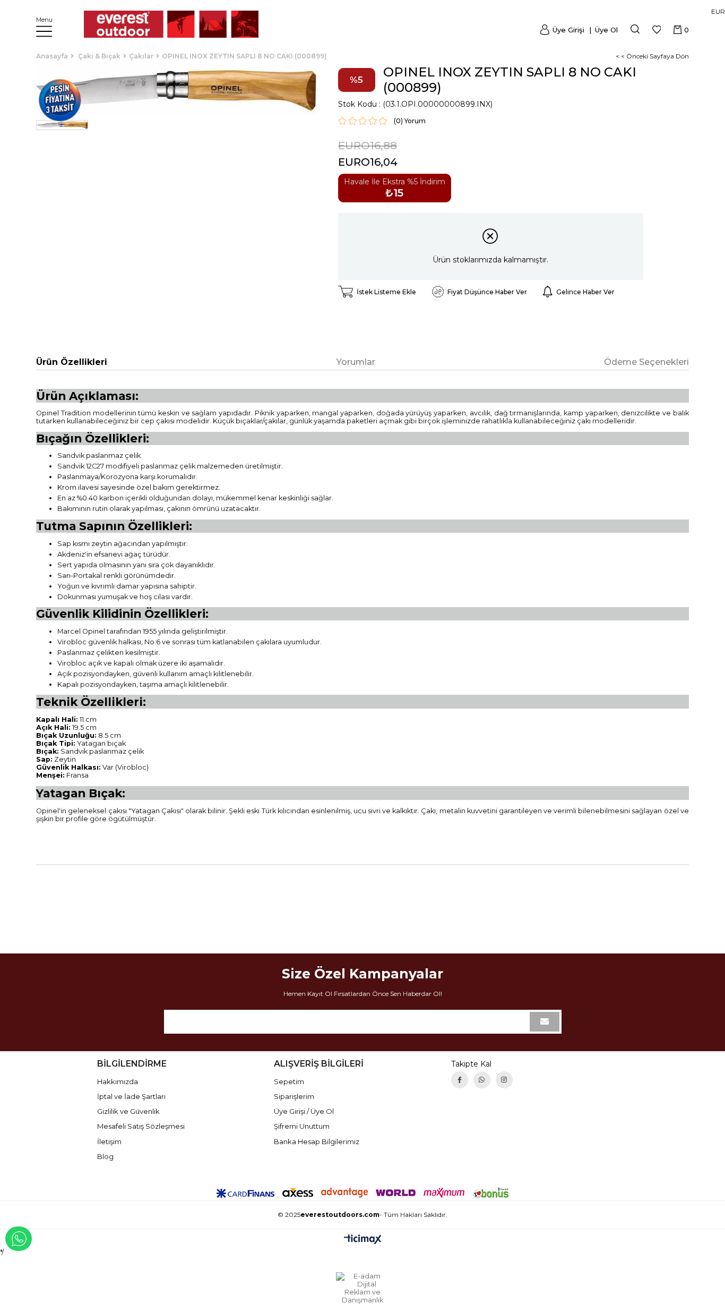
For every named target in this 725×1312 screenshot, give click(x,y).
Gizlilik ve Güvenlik (128, 1111)
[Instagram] (504, 1079)
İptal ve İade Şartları (131, 1096)
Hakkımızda (117, 1081)
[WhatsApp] (481, 1079)
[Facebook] (459, 1079)
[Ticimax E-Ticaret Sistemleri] (363, 1240)
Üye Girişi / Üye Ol (304, 1111)
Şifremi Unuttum (302, 1126)
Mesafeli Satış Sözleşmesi (141, 1126)
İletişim (109, 1141)
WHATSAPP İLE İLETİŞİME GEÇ (18, 1238)
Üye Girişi (568, 29)
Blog (105, 1156)
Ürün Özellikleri (71, 362)
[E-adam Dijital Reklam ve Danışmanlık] (362, 1288)
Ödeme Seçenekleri (646, 362)
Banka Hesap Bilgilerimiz (316, 1141)
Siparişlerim (294, 1096)
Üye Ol (605, 29)
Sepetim (289, 1081)
